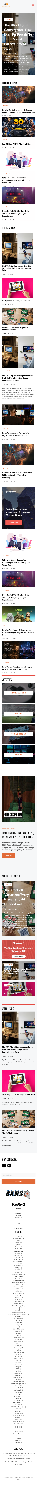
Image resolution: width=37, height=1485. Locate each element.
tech (17, 1394)
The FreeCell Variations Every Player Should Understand (15, 328)
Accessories (17, 1238)
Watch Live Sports (16, 1407)
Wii (17, 1409)
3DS (16, 1236)
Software (17, 1390)
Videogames (17, 1402)
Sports (17, 1392)
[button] (8, 855)
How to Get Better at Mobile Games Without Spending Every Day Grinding (18, 111)
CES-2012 (17, 1257)
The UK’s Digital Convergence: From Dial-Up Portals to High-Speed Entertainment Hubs (18, 36)
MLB (17, 1335)
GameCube (17, 1303)
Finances (17, 1286)
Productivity (17, 1358)
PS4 (17, 1367)
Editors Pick (17, 1276)
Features (16, 1284)
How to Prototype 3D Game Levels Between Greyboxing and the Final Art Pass (18, 632)
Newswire (17, 1348)
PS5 (17, 1369)
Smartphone (17, 1381)
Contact (18, 1215)
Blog (16, 1253)
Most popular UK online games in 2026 (16, 301)
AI (17, 1240)
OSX (17, 1354)
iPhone (17, 1322)
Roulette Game (17, 1377)
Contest (16, 1259)
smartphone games (17, 1383)
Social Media (17, 1388)
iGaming (8, 19)
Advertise (18, 1213)
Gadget (17, 1295)
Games (6, 625)
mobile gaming (17, 1337)
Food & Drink (18, 1289)
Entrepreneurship (17, 1282)
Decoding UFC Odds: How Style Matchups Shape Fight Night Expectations (15, 214)
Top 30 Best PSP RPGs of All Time (16, 144)
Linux (17, 1326)
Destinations (17, 1265)
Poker (17, 1356)
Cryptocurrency (17, 1261)
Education (17, 1278)
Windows (17, 1413)
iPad (16, 1320)
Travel (17, 1398)
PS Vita (17, 1360)
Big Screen (17, 1251)
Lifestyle (17, 1324)
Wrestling (17, 1417)
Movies (17, 1339)
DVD (16, 1268)
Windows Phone (17, 1415)
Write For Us (18, 1217)
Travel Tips (17, 1400)
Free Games (17, 1293)
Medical (17, 1333)
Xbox (16, 1419)
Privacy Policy (18, 1228)
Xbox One (17, 1423)
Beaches (17, 1246)
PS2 (17, 1362)
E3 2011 (17, 1272)
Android (17, 1242)
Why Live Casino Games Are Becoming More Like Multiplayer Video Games (16, 180)
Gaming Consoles (18, 1434)
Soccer (17, 1385)
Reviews (17, 1373)
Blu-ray (16, 1255)
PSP (17, 1371)
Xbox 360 (16, 1421)
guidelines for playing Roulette (17, 1314)
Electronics (16, 1280)
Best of (17, 1249)
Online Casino (17, 1352)
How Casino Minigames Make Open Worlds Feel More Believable (17, 668)
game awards (17, 1301)
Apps (17, 1244)
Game (5, 139)
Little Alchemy (17, 1329)
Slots (17, 1379)
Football (17, 1291)
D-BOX (17, 1263)
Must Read (17, 1341)
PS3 (16, 1364)
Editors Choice (16, 1274)
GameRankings (16, 1305)
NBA (17, 1343)
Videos (17, 1404)
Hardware (17, 1316)
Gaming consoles (17, 1312)
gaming (6, 105)
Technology (17, 1396)
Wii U (16, 1411)
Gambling (17, 1297)
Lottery (17, 1331)
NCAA (17, 1345)
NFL (17, 1350)
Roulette (17, 1375)
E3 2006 (17, 1270)
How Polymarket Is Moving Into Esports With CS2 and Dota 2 (15, 434)
